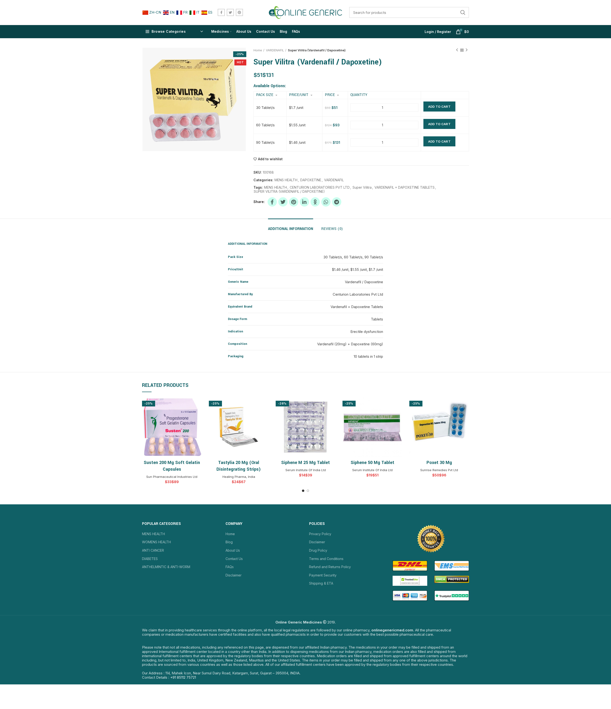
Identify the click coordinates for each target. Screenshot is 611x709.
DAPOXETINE (310, 180)
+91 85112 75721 (183, 677)
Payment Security (323, 575)
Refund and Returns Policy (330, 567)
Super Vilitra (362, 187)
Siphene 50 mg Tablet (372, 462)
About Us (233, 550)
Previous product (457, 50)
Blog (229, 542)
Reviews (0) (332, 228)
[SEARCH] (463, 12)
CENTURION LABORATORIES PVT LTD (320, 187)
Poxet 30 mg (439, 462)
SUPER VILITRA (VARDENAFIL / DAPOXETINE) (289, 191)
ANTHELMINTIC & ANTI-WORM (166, 567)
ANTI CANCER (153, 550)
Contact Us (234, 559)
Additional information (290, 228)
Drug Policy (318, 550)
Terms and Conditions (326, 559)
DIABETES (150, 559)
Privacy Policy (320, 534)
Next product (466, 50)
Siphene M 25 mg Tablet (305, 462)
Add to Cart (439, 106)
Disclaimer (234, 575)
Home (257, 50)
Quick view (198, 405)
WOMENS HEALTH (156, 542)
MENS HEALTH (285, 180)
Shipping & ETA (321, 583)
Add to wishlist (270, 159)
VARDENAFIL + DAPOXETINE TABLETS (404, 187)
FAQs (230, 567)
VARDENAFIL (275, 50)
